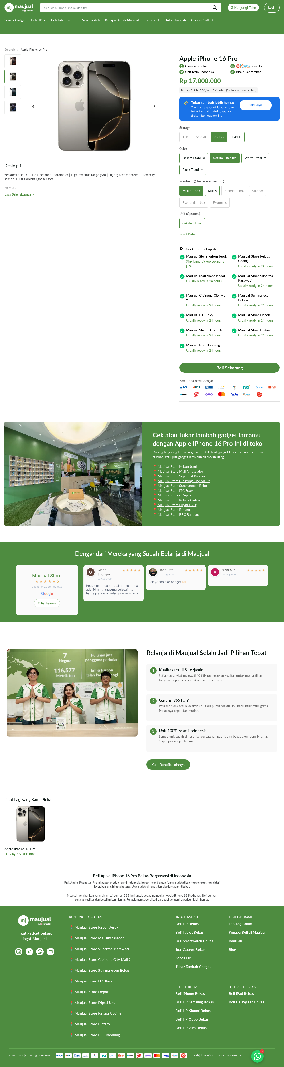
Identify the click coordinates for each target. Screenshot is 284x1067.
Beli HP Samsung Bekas (195, 1002)
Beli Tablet (59, 20)
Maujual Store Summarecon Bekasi (183, 486)
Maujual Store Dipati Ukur (176, 505)
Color (183, 148)
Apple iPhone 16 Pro (20, 849)
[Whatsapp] (40, 951)
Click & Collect (202, 20)
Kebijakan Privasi (204, 1055)
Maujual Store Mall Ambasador (180, 471)
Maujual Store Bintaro (173, 510)
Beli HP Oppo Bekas (192, 1019)
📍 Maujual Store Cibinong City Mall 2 (100, 959)
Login (272, 7)
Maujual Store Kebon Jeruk (178, 466)
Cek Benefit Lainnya (168, 764)
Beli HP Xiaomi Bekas (193, 1010)
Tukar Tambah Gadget (193, 966)
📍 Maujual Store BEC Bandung (94, 1035)
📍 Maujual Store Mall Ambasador (96, 938)
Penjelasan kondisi (210, 181)
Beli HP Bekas (187, 923)
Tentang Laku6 (240, 923)
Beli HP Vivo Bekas (191, 1027)
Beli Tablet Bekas (190, 932)
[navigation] (12, 61)
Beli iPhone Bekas (190, 993)
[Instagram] (18, 951)
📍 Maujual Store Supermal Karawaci (99, 949)
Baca (17, 194)
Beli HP (36, 20)
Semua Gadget (15, 20)
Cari (215, 7)
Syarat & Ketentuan (230, 1055)
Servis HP (153, 20)
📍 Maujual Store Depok (89, 991)
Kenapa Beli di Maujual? (122, 20)
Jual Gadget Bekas (190, 949)
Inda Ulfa (105, 570)
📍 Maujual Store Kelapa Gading (95, 1013)
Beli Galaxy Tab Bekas (246, 1002)
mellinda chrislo (229, 572)
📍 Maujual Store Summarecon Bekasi (99, 970)
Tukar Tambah (176, 20)
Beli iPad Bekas (241, 993)
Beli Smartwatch (87, 20)
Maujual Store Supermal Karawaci (182, 476)
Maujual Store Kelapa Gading (178, 500)
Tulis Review (47, 603)
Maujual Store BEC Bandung (178, 514)
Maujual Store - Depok (174, 495)
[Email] (50, 951)
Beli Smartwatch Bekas (194, 941)
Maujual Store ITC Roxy (175, 490)
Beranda (9, 49)
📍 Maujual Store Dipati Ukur (93, 1002)
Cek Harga (255, 105)
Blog (232, 949)
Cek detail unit (192, 223)
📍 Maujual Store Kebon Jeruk (93, 927)
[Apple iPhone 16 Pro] (30, 823)
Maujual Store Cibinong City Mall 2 (184, 481)
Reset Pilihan (188, 234)
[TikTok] (29, 951)
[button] (33, 106)
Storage (184, 128)
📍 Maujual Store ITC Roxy (91, 981)
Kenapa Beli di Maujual (247, 932)
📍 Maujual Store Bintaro (89, 1024)
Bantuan (235, 941)
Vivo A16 (167, 570)
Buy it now (229, 368)
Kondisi (201, 181)
